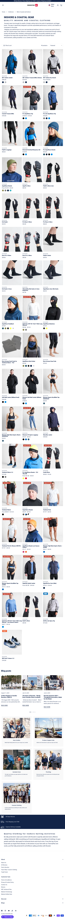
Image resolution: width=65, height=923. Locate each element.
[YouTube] (9, 910)
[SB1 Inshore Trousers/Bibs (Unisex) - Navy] (26, 82)
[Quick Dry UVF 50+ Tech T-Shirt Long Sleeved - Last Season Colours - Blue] (3, 627)
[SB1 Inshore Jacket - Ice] (5, 82)
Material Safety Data (6, 894)
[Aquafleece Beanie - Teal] (10, 190)
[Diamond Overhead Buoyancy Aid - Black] (23, 154)
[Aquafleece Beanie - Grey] (5, 190)
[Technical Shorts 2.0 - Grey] (5, 477)
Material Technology (6, 892)
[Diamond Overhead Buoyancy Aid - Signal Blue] (26, 154)
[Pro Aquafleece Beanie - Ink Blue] (47, 154)
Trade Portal (4, 872)
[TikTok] (12, 910)
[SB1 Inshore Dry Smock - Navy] (47, 82)
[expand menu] (3, 5)
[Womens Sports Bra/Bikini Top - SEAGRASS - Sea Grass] (44, 403)
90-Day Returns (18, 1)
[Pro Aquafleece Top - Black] (23, 118)
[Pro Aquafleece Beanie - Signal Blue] (52, 154)
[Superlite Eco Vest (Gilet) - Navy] (44, 588)
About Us (3, 862)
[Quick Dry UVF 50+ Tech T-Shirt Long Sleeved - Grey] (26, 330)
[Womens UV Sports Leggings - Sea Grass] (28, 439)
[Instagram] (5, 910)
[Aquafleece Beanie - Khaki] (3, 190)
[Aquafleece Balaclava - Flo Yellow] (47, 328)
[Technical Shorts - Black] (3, 514)
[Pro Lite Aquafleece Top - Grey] (44, 118)
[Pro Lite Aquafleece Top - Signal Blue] (49, 118)
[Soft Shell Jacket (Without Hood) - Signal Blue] (5, 402)
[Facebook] (2, 910)
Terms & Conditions (6, 880)
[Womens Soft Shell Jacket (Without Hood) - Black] (23, 403)
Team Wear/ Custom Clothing (9, 869)
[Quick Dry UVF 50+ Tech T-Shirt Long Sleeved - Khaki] (23, 330)
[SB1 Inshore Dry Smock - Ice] (44, 82)
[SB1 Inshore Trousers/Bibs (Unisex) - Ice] (23, 82)
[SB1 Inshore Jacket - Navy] (3, 82)
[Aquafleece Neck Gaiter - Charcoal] (28, 366)
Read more (4, 705)
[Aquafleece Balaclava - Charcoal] (44, 328)
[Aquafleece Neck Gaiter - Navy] (31, 366)
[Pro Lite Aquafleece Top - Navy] (47, 118)
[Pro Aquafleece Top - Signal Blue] (26, 118)
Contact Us (4, 884)
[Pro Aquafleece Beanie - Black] (49, 154)
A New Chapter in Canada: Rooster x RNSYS (9, 696)
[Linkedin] (16, 910)
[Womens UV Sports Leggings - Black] (23, 439)
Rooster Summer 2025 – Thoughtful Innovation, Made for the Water (53, 697)
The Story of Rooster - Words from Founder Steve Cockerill (31, 696)
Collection (11, 12)
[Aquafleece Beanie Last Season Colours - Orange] (26, 552)
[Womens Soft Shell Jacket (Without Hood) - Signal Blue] (26, 403)
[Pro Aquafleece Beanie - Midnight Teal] (44, 154)
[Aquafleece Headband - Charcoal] (8, 328)
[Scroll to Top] (62, 914)
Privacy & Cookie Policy (7, 882)
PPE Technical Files (6, 889)
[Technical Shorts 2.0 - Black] (3, 477)
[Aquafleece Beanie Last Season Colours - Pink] (23, 552)
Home (3, 12)
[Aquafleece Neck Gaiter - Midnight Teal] (26, 366)
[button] (61, 5)
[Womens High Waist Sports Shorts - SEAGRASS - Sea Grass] (3, 441)
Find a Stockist (5, 867)
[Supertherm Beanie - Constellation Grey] (23, 514)
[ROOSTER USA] (32, 5)
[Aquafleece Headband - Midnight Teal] (3, 328)
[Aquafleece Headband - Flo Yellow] (10, 328)
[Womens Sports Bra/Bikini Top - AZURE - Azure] (3, 589)
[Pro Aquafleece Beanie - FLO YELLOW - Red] (26, 478)
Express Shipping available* (44, 1)
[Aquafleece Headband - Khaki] (5, 328)
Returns (3, 887)
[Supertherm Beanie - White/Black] (28, 514)
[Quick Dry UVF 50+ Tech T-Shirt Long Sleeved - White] (28, 330)
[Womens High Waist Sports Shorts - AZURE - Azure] (44, 552)
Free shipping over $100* (29, 1)
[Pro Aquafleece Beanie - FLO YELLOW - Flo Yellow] (23, 478)
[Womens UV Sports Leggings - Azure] (26, 439)
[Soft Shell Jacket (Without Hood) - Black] (3, 402)
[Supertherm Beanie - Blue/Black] (26, 514)
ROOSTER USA (9, 913)
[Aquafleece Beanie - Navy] (8, 190)
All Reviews (4, 865)
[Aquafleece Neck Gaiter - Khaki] (23, 366)
